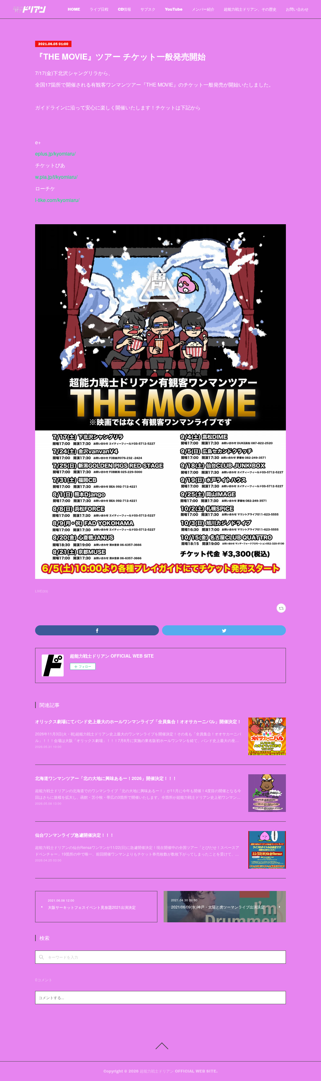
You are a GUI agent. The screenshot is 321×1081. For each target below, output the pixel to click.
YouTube (173, 9)
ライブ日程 (99, 9)
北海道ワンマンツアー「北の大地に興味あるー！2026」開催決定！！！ (106, 778)
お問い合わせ (297, 9)
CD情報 (124, 9)
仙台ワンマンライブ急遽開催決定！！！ (74, 835)
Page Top (160, 1045)
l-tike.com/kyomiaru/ (57, 200)
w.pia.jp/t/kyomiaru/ (56, 176)
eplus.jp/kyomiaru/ (55, 153)
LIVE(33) (41, 591)
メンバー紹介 (203, 9)
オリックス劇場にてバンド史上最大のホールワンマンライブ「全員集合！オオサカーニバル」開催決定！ (138, 721)
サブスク (147, 9)
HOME (74, 9)
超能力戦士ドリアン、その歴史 (250, 9)
